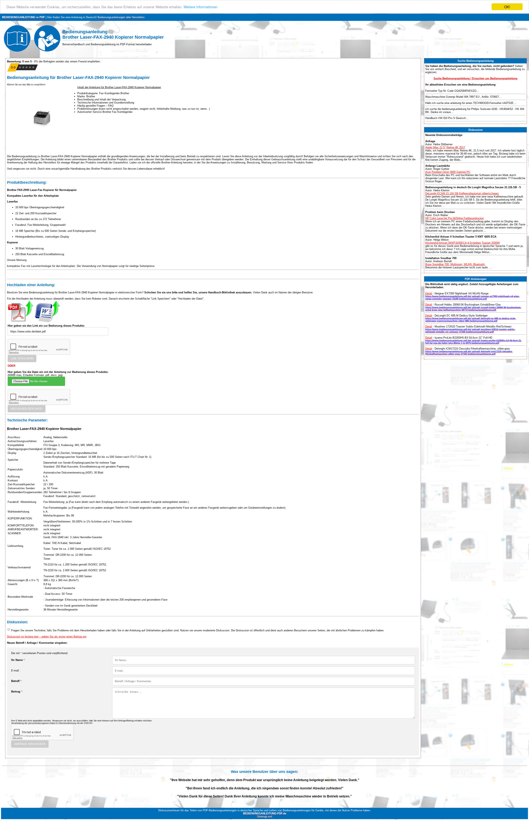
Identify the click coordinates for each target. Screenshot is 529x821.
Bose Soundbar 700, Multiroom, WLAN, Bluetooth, (455, 264)
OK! (507, 6)
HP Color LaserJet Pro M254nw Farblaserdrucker (454, 218)
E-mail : (15, 670)
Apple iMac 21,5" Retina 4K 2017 (445, 147)
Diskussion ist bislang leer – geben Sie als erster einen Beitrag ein (46, 636)
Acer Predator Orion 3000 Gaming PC (447, 172)
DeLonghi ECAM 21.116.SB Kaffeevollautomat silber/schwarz (462, 193)
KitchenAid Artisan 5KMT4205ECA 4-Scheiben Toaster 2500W (462, 242)
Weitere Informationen (200, 7)
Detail (428, 293)
